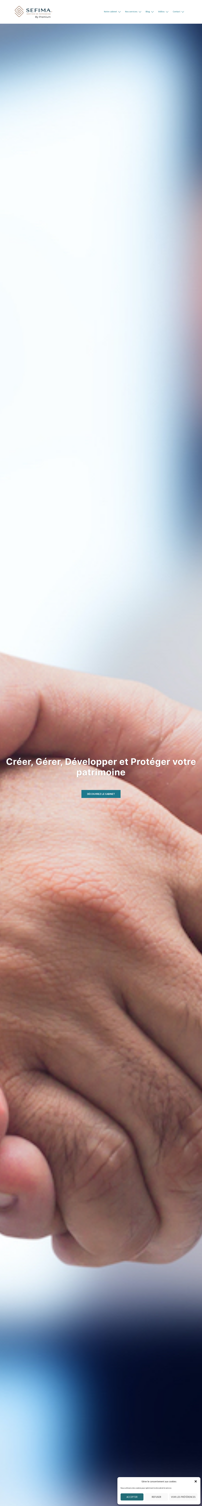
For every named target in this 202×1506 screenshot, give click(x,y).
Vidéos (161, 11)
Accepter (132, 1496)
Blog (148, 11)
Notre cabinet (110, 11)
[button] (195, 1481)
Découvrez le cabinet (101, 794)
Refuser (156, 1496)
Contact (176, 11)
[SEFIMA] (33, 11)
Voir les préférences (183, 1496)
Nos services (131, 11)
